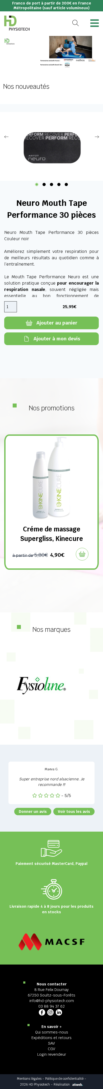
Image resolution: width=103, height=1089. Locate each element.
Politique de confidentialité (64, 1079)
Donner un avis (33, 811)
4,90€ (57, 555)
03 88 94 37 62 (51, 1006)
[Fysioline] (51, 685)
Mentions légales (29, 1079)
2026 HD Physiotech (35, 1084)
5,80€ (30, 555)
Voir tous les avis (74, 811)
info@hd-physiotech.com (51, 1000)
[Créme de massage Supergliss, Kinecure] (51, 478)
